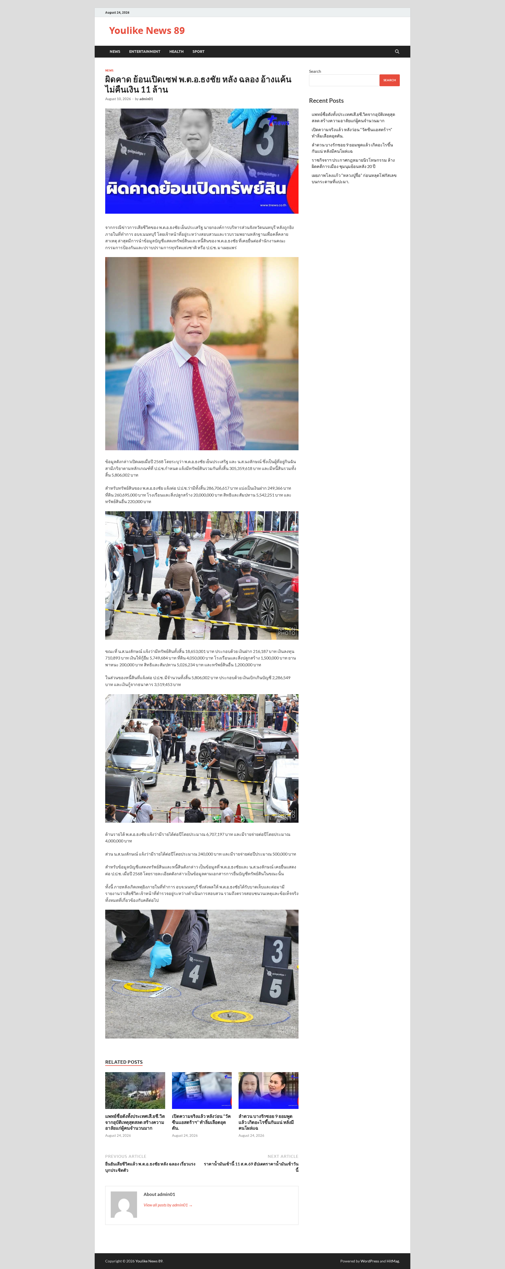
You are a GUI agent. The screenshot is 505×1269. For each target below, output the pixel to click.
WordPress (370, 1261)
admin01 (146, 99)
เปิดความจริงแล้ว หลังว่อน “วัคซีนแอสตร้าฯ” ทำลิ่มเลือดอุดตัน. (201, 1121)
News (115, 51)
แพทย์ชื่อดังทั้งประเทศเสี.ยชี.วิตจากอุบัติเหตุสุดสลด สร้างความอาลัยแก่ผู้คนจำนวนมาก (135, 1121)
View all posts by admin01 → (168, 1204)
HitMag (393, 1261)
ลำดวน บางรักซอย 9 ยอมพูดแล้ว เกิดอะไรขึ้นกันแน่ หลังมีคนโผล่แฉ (266, 1121)
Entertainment (144, 51)
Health (176, 51)
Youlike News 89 (147, 30)
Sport (199, 51)
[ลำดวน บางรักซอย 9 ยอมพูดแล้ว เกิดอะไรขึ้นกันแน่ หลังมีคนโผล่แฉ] (269, 1092)
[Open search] (397, 52)
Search (315, 71)
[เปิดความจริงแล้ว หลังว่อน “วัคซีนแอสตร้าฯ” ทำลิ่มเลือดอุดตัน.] (202, 1092)
